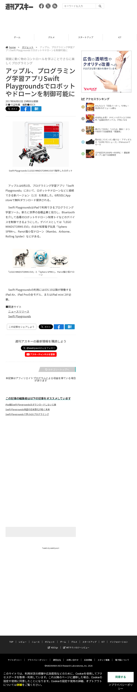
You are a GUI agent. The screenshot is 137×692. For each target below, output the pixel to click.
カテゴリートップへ (58, 369)
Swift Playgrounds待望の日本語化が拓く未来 (28, 409)
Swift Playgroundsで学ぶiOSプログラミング (27, 414)
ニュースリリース (18, 311)
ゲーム (63, 641)
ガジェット (28, 47)
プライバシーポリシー (37, 659)
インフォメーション (119, 641)
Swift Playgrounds (19, 316)
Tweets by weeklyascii (50, 548)
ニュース (36, 641)
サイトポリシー (15, 659)
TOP (11, 641)
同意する (120, 677)
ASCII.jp (54, 647)
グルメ (17, 37)
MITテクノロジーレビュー (77, 647)
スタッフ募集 (104, 659)
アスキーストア (119, 37)
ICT (85, 37)
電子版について (122, 659)
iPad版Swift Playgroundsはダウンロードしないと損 (31, 404)
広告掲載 (88, 659)
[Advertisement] (68, 20)
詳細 (19, 684)
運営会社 (57, 659)
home (12, 47)
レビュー (23, 641)
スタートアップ (51, 37)
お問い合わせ (72, 659)
